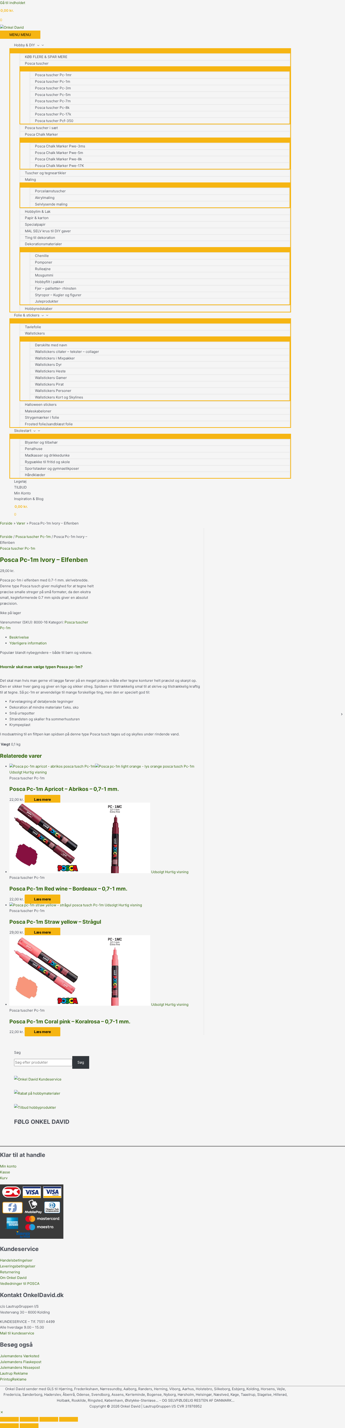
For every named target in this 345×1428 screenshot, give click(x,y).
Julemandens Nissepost (20, 1367)
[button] (2, 1412)
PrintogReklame (13, 1379)
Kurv (4, 1178)
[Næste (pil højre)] (29, 1425)
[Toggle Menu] (150, 50)
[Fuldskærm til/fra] (29, 1419)
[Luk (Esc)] (68, 1419)
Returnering (10, 1272)
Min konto (8, 1166)
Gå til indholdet (12, 2)
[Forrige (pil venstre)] (9, 1425)
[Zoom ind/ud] (9, 1419)
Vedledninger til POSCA (19, 1283)
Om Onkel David (13, 1277)
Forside (6, 536)
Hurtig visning (35, 772)
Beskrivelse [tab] (19, 637)
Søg (17, 1052)
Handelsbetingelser (16, 1260)
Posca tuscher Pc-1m (33, 536)
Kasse (5, 1172)
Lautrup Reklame (14, 1373)
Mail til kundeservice (17, 1333)
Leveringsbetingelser (17, 1266)
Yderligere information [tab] (28, 643)
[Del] (48, 1419)
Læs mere (42, 799)
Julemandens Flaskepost (20, 1362)
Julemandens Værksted (19, 1356)
